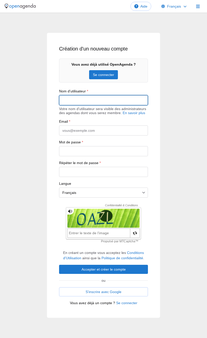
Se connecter (103, 75)
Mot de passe (71, 142)
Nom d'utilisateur (73, 91)
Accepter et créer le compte (104, 269)
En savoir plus (134, 113)
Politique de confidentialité (122, 258)
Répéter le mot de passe (80, 163)
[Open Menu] (198, 6)
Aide (143, 6)
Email (64, 121)
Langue (65, 183)
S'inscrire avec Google (103, 292)
